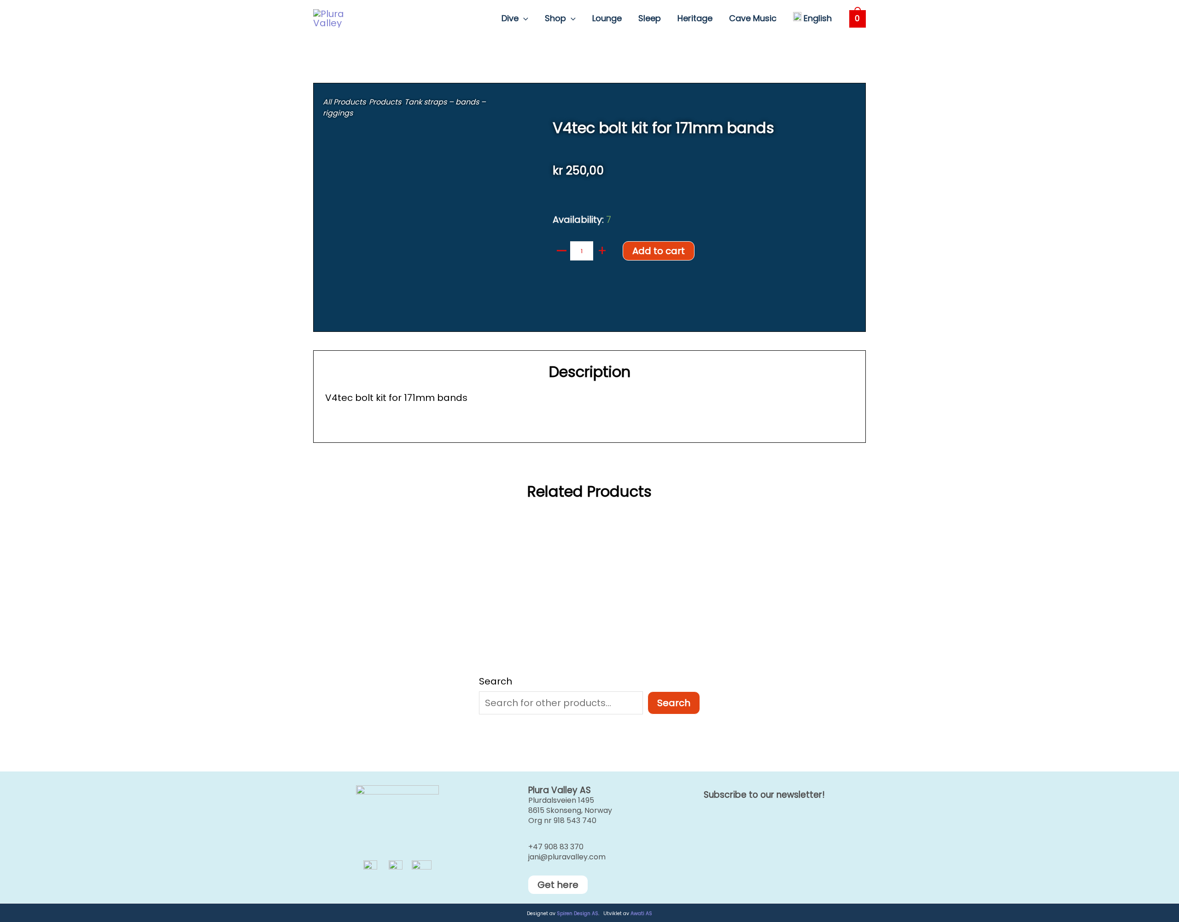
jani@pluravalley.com (567, 857)
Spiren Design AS (577, 913)
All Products (344, 102)
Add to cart (658, 250)
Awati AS (641, 913)
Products (385, 102)
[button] (523, 18)
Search (495, 681)
